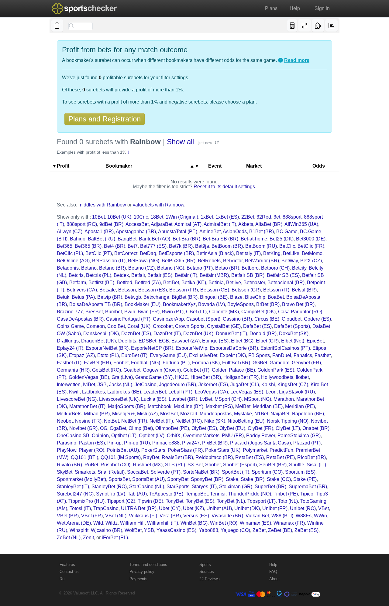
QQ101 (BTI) (84, 457)
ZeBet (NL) (69, 537)
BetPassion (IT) (109, 260)
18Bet (156, 217)
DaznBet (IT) (167, 333)
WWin (320, 515)
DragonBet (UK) (98, 340)
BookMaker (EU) (142, 304)
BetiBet (171, 282)
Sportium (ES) (300, 472)
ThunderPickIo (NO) (249, 493)
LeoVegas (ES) (246, 391)
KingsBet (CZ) (292, 384)
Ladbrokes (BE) (124, 391)
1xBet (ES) (227, 217)
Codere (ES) (317, 319)
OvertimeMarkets (201, 435)
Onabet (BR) (315, 428)
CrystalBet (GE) (224, 326)
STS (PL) (175, 464)
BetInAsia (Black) (215, 253)
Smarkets (85, 472)
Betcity (299, 268)
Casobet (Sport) (203, 319)
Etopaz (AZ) (82, 355)
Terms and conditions (148, 564)
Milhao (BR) (97, 413)
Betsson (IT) (276, 289)
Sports (205, 564)
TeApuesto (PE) (166, 493)
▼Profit (60, 166)
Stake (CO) (279, 479)
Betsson (127, 289)
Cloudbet (291, 319)
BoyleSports (240, 304)
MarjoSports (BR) (126, 406)
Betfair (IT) (186, 275)
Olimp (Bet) (141, 428)
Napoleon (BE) (308, 413)
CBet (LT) (196, 311)
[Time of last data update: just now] (331, 25)
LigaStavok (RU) (297, 391)
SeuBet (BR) (273, 464)
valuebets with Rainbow (158, 204)
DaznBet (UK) (198, 333)
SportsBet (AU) (148, 479)
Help (295, 8)
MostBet (169, 413)
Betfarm (77, 282)
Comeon (95, 326)
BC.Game (287, 231)
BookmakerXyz (179, 304)
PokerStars (153, 450)
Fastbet (323, 355)
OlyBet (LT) (288, 428)
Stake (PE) (305, 479)
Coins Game (70, 326)
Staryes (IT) (204, 486)
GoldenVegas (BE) (89, 377)
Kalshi (268, 384)
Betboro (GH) (275, 268)
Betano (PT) (200, 268)
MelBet (242, 406)
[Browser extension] (318, 25)
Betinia (216, 282)
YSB (149, 530)
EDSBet (147, 340)
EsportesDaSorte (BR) (234, 348)
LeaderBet (154, 391)
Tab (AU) (137, 493)
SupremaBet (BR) (308, 486)
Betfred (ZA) (148, 282)
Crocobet (163, 326)
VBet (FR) (92, 515)
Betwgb (133, 297)
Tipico (306, 493)
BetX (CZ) (311, 260)
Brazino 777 (70, 311)
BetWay (289, 260)
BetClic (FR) (311, 246)
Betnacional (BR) (286, 282)
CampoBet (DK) (258, 311)
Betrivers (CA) (82, 289)
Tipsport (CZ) (121, 501)
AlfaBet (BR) (268, 224)
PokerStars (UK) (222, 450)
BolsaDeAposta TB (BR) (95, 304)
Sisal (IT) (316, 464)
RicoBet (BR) (311, 457)
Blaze (236, 297)
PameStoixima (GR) (299, 435)
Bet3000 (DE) (310, 238)
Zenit (88, 537)
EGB (164, 340)
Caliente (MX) (224, 311)
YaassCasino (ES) (176, 530)
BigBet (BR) (185, 297)
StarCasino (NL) (146, 486)
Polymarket (255, 450)
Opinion (100, 435)
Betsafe (107, 289)
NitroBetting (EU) (246, 421)
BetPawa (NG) (143, 260)
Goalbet (131, 370)
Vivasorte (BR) (227, 515)
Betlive (233, 282)
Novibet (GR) (83, 428)
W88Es (304, 515)
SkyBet (64, 472)
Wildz (111, 523)
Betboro (250, 268)
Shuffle (296, 464)
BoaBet (276, 297)
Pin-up (114, 442)
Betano (89, 268)
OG (103, 428)
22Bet (247, 217)
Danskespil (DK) (101, 333)
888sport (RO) (82, 224)
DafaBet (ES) (257, 326)
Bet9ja (202, 246)
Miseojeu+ (123, 413)
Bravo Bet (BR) (298, 304)
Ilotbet (302, 377)
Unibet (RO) (303, 508)
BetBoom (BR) (227, 246)
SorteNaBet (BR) (201, 472)
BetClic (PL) (70, 253)
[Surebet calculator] (292, 25)
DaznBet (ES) (136, 333)
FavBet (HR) (97, 362)
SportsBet (119, 479)
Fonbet (121, 362)
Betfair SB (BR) (247, 275)
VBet (323, 508)
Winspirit (79, 530)
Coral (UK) (138, 326)
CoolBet (116, 326)
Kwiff (74, 391)
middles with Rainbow (102, 204)
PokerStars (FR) (185, 450)
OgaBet (118, 428)
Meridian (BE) (268, 406)
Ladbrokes (93, 391)
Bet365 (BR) (88, 246)
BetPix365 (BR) (178, 260)
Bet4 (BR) (114, 246)
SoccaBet (137, 472)
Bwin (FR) (149, 311)
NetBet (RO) (188, 421)
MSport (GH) (228, 399)
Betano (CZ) (141, 268)
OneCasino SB (73, 435)
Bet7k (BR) (181, 246)
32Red (263, 217)
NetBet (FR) (134, 421)
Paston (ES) (92, 442)
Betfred (124, 282)
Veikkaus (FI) (143, 515)
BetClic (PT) (98, 253)
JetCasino (146, 384)
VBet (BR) (68, 515)
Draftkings (68, 340)
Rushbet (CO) (115, 464)
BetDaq (148, 253)
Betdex (121, 275)
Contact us (69, 571)
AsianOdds (235, 231)
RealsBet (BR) (177, 457)
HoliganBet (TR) (241, 377)
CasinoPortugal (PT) (128, 319)
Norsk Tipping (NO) (287, 421)
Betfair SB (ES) (283, 275)
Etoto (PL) (108, 355)
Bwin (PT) (173, 311)
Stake (232, 479)
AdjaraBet (161, 224)
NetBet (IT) (161, 421)
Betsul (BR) (304, 289)
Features (67, 564)
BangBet (127, 238)
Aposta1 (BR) (99, 231)
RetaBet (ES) (249, 457)
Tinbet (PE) (286, 493)
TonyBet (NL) (231, 501)
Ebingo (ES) (215, 340)
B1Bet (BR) (261, 231)
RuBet (91, 464)
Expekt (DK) (233, 355)
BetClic (287, 246)
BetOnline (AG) (73, 260)
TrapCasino (106, 508)
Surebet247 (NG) (75, 493)
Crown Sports (190, 326)
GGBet (260, 362)
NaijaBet (279, 413)
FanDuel (281, 355)
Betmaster (254, 282)
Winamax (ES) (255, 523)
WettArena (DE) (74, 523)
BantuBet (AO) (154, 238)
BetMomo (312, 253)
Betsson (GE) (214, 289)
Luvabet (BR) (183, 399)
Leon (271, 391)
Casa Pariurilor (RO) (300, 311)
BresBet (94, 311)
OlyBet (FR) (260, 428)
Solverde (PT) (165, 472)
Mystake (243, 413)
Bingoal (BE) (214, 297)
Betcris (76, 275)
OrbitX (174, 435)
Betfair (138, 275)
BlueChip (255, 297)
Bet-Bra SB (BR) (220, 238)
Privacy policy (141, 571)
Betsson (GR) (246, 289)
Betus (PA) (83, 297)
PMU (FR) (233, 435)
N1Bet (261, 413)
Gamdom (279, 362)
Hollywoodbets (277, 377)
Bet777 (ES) (153, 246)
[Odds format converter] (304, 25)
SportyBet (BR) (207, 479)
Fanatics (303, 355)
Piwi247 (191, 442)
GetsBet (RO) (106, 370)
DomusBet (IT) (231, 333)
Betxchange (156, 297)
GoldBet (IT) (196, 370)
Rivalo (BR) (69, 464)
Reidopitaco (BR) (214, 457)
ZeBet (259, 530)
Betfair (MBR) (214, 275)
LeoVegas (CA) (211, 391)
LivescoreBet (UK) (119, 399)
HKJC (181, 377)
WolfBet (133, 530)
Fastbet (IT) (69, 362)
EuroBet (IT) (134, 355)
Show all (180, 142)
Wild (98, 523)
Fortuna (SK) (206, 362)
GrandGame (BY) (154, 377)
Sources (206, 571)
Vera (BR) (170, 515)
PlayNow (66, 450)
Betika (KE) (193, 282)
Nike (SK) (214, 421)
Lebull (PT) (180, 391)
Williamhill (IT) (162, 523)
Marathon (284, 399)
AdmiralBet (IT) (220, 224)
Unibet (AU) (219, 508)
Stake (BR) (252, 479)
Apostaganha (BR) (136, 231)
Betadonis (68, 268)
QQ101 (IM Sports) (121, 457)
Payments (138, 579)
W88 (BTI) (282, 515)
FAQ (273, 571)
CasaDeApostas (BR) (80, 319)
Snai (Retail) (111, 472)
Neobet (65, 421)
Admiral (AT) (187, 224)
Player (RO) (91, 450)
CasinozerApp (168, 319)
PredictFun (281, 450)
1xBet (207, 217)
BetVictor (233, 260)
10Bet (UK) (119, 217)
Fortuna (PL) (176, 362)
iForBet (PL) (115, 537)
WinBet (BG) (194, 523)
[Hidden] (57, 25)
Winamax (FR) (289, 523)
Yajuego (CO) (235, 530)
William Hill (132, 523)
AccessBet (137, 224)
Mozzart (188, 413)
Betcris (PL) (98, 275)
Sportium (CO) (267, 472)
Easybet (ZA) (185, 340)
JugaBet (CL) (244, 384)
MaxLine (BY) (188, 406)
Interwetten (69, 384)
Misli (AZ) (147, 413)
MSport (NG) (257, 399)
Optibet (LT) (123, 435)
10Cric (141, 217)
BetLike (291, 253)
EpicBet (315, 340)
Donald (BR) (263, 333)
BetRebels (209, 260)
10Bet (98, 217)
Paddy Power (260, 435)
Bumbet (113, 311)
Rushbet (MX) (148, 464)
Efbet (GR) (267, 340)
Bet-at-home (254, 238)
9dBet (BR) (111, 224)
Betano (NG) (170, 268)
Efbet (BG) (242, 340)
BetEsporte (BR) (176, 253)
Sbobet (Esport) (240, 464)
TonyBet (174, 501)
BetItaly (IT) (248, 253)
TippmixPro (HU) (86, 501)
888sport (292, 217)
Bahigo (77, 238)
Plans (271, 8)
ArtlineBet (210, 231)
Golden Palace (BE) (233, 370)
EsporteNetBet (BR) (107, 348)
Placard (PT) (307, 442)
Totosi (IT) (80, 508)
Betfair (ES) (159, 275)
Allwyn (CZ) (69, 231)
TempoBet (197, 493)
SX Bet (195, 464)
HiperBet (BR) (206, 377)
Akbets (245, 224)
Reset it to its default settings (224, 186)
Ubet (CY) (170, 508)
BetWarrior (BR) (262, 260)
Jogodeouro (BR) (177, 384)
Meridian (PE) (300, 406)
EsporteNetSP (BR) (152, 348)
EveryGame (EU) (168, 355)
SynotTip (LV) (110, 493)
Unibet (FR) (274, 508)
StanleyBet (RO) (109, 486)
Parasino (66, 442)
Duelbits (127, 340)
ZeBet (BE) (280, 530)
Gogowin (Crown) (162, 370)
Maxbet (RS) (219, 406)
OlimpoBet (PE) (172, 428)
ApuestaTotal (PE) (177, 231)
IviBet (89, 384)
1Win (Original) (182, 217)
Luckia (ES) (153, 399)
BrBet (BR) (268, 304)
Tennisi (217, 493)
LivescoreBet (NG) (77, 399)
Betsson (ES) (152, 289)
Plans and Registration (104, 119)
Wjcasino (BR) (106, 530)
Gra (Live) (122, 377)
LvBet (206, 399)
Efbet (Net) (292, 340)
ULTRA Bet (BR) (139, 508)
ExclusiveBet (203, 355)
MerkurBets (69, 413)
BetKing (272, 253)
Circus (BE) (266, 319)
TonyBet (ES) (200, 501)
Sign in (322, 8)
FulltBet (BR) (236, 362)
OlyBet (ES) (204, 428)
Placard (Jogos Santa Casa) (260, 442)
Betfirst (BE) (101, 282)
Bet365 (64, 246)
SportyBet (177, 479)
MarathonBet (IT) (87, 406)
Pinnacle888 (166, 442)
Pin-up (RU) (137, 442)
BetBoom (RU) (261, 246)
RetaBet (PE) (280, 457)
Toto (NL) (288, 501)
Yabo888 (208, 530)
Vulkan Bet (257, 515)
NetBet (111, 421)
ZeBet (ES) (306, 530)
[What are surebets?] (280, 60)
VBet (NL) (115, 515)
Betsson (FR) (183, 289)
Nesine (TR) (88, 421)
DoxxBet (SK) (293, 333)
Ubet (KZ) (193, 508)
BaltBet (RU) (101, 238)
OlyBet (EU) (232, 428)
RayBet (151, 457)
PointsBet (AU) (123, 450)
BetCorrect (125, 253)
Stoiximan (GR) (235, 486)
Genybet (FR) (306, 362)
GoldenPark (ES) (275, 370)
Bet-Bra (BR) (186, 238)
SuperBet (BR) (270, 486)
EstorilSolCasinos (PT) (285, 348)
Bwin (129, 311)
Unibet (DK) (247, 508)
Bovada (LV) (211, 304)
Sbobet (213, 464)
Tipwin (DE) (150, 501)
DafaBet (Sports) (292, 326)
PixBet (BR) (215, 442)
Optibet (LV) (151, 435)
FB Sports (259, 355)
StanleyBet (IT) (73, 486)
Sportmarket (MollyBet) (81, 479)
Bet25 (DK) (282, 238)
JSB (102, 384)
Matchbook (159, 406)
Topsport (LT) (261, 501)
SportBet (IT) (235, 472)
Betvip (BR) (109, 297)
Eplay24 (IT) (70, 348)
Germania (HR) (73, 370)
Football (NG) (145, 362)
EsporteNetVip (191, 348)
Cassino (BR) (237, 319)
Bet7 (133, 246)
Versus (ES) (196, 515)
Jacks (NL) (120, 384)
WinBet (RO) (223, 523)
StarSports (178, 486)
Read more (296, 60)
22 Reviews (209, 579)
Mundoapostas (216, 413)
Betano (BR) (112, 268)
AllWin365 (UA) (301, 224)
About (274, 579)
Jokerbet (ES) (213, 384)
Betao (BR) (227, 268)
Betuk (63, 297)
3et (277, 217)
